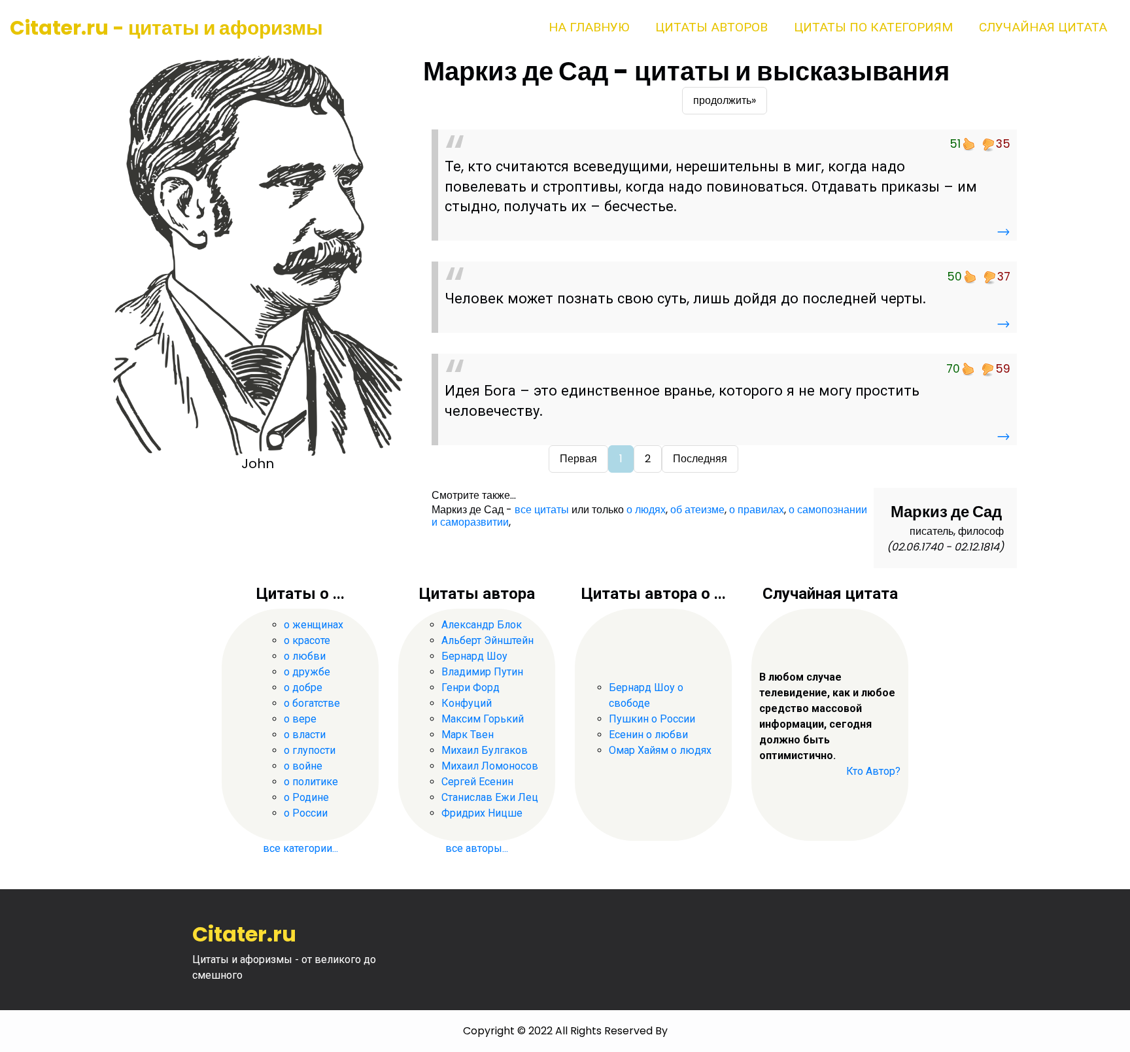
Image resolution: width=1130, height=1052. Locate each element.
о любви (305, 656)
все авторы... (476, 848)
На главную (589, 27)
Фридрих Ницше (481, 813)
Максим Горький (482, 719)
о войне (303, 766)
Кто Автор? (873, 771)
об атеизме (697, 509)
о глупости (309, 750)
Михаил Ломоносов (489, 766)
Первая (578, 458)
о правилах (756, 509)
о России (306, 813)
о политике (311, 781)
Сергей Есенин (477, 781)
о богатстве (312, 703)
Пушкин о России (652, 719)
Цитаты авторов (711, 27)
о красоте (307, 640)
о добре (303, 687)
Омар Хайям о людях (660, 750)
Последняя (700, 458)
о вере (300, 719)
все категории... (300, 848)
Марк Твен (467, 734)
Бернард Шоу (474, 656)
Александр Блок (481, 625)
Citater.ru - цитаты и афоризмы (166, 28)
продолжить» (724, 100)
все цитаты (542, 509)
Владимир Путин (482, 672)
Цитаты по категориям (873, 27)
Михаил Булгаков (484, 750)
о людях (646, 509)
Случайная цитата (1043, 27)
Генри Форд (470, 687)
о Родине (306, 797)
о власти (305, 734)
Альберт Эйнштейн (487, 640)
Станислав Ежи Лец (489, 797)
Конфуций (466, 703)
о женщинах (313, 625)
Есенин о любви (648, 734)
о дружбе (307, 672)
